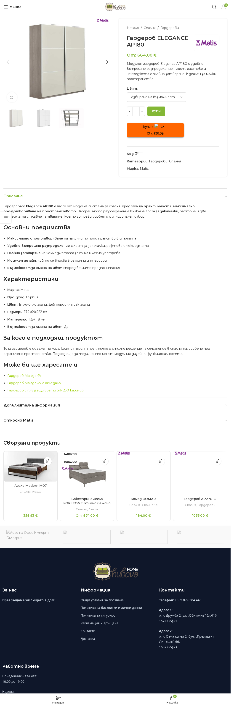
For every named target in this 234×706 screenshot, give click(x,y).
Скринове (150, 513)
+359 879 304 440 (188, 603)
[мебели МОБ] (86, 540)
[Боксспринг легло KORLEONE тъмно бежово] (87, 473)
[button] (8, 62)
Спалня (150, 28)
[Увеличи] (12, 97)
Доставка (88, 642)
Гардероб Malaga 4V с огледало (34, 383)
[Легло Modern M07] (30, 466)
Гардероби (169, 28)
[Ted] (200, 540)
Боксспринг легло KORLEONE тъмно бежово (87, 501)
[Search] (214, 6)
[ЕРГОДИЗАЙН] (143, 540)
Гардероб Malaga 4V (24, 376)
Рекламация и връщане (99, 627)
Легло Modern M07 (30, 486)
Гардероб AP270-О (200, 499)
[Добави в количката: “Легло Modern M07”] (48, 461)
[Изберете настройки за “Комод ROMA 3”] (161, 461)
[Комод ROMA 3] (143, 477)
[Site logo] (115, 7)
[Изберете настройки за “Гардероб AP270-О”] (217, 461)
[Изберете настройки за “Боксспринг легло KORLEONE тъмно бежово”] (104, 461)
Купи (156, 111)
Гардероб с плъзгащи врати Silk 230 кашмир (45, 390)
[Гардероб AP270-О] (200, 473)
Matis (144, 169)
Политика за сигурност (99, 619)
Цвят (132, 88)
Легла (37, 491)
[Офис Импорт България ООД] (30, 540)
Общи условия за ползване (102, 603)
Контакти (88, 634)
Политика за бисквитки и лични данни (111, 611)
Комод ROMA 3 (143, 507)
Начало (133, 28)
